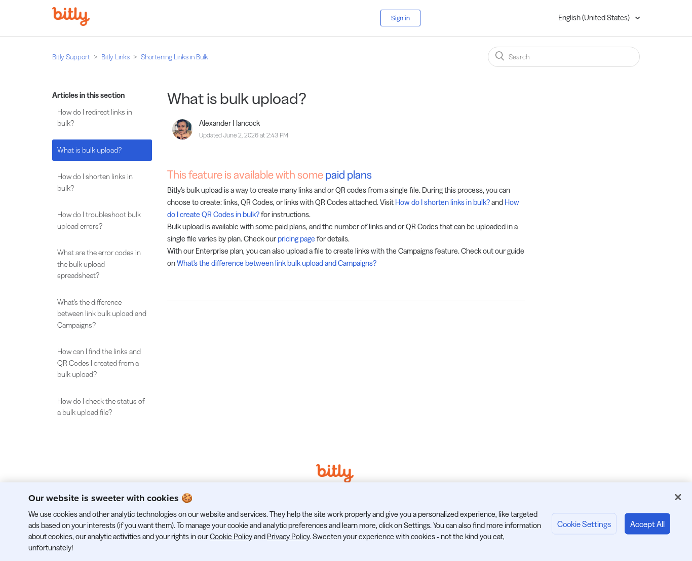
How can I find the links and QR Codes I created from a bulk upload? (99, 362)
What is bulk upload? (89, 150)
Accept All (647, 523)
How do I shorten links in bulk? (95, 182)
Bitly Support (71, 56)
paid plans (348, 175)
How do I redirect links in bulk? (94, 117)
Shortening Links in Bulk (174, 56)
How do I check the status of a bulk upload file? (101, 406)
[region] (346, 521)
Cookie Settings (584, 523)
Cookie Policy (231, 536)
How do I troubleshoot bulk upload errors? (99, 220)
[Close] (678, 497)
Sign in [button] (400, 18)
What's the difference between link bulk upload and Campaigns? (101, 313)
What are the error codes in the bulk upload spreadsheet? (99, 264)
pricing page (296, 238)
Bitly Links (115, 56)
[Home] (78, 23)
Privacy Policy (288, 536)
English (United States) (594, 17)
